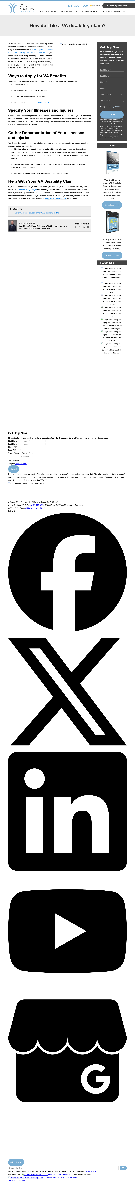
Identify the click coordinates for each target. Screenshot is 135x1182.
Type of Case (14, 453)
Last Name (13, 444)
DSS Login (20, 1180)
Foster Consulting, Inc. (60, 1174)
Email (11, 450)
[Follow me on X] (80, 227)
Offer (112, 145)
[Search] (123, 1168)
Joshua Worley (25, 223)
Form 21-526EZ (43, 102)
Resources (105, 11)
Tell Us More (13, 461)
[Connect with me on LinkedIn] (84, 227)
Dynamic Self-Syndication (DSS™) (60, 1177)
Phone (11, 447)
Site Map (12, 1180)
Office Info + (30, 508)
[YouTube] (67, 990)
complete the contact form (56, 199)
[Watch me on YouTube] (88, 227)
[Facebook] (67, 631)
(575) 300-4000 (77, 5)
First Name (13, 441)
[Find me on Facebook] (75, 227)
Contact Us (119, 11)
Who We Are (51, 11)
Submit (112, 115)
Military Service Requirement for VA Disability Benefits (37, 213)
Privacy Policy (114, 107)
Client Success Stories (86, 11)
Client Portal (16, 1162)
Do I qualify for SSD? (116, 5)
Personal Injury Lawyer (27, 190)
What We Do (66, 11)
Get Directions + (43, 508)
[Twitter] (67, 750)
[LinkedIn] (67, 870)
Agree (111, 107)
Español (96, 5)
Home (41, 11)
